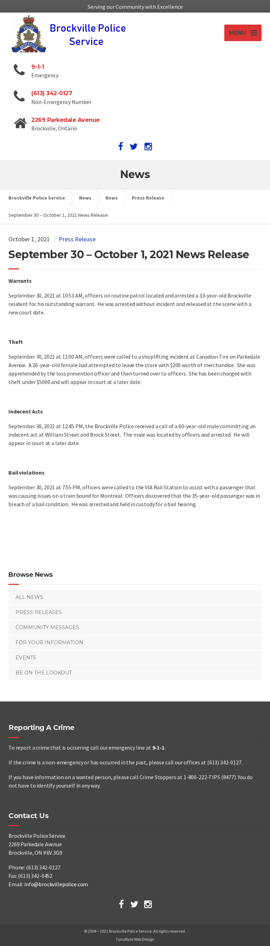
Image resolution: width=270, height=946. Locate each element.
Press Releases (38, 612)
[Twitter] (134, 904)
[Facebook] (121, 904)
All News (29, 597)
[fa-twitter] (134, 146)
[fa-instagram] (148, 146)
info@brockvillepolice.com (56, 884)
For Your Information (49, 642)
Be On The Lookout (43, 673)
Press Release (77, 239)
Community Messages (47, 627)
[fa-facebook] (120, 146)
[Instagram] (147, 904)
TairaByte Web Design (135, 939)
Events (25, 657)
